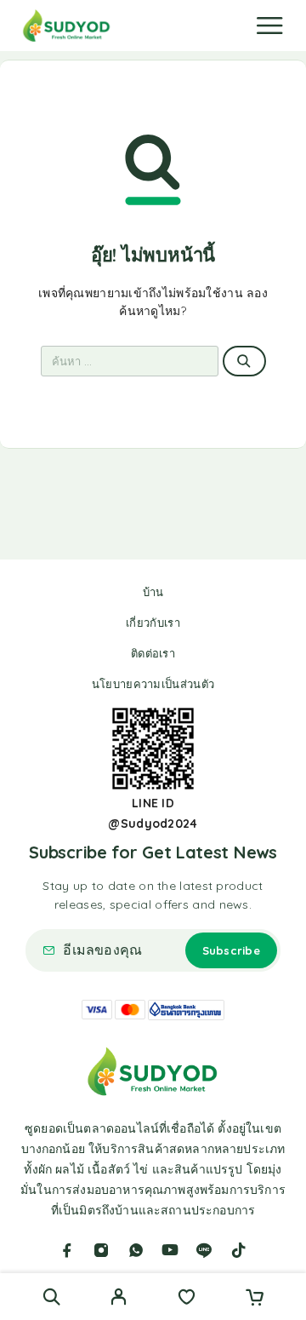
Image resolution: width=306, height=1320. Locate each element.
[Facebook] (67, 1250)
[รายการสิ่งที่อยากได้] (187, 1299)
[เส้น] (204, 1250)
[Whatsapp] (136, 1250)
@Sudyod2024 (152, 823)
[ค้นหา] (51, 1297)
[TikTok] (239, 1250)
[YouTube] (170, 1250)
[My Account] (119, 1299)
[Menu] (269, 25)
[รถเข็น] (255, 1299)
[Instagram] (101, 1250)
